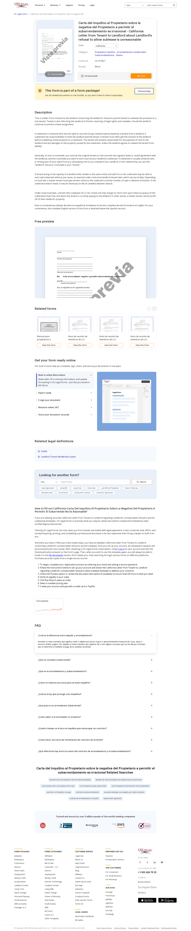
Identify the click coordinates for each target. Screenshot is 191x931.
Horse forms (63, 493)
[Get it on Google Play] (167, 900)
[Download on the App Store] (147, 900)
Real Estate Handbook (84, 916)
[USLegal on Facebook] (147, 862)
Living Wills (49, 889)
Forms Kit (79, 904)
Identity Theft (20, 878)
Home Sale (91, 488)
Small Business (20, 900)
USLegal (109, 892)
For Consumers (112, 872)
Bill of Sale (49, 863)
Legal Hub (79, 856)
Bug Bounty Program (169, 928)
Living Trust (77, 488)
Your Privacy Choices (104, 928)
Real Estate (49, 900)
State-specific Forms (83, 900)
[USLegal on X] (140, 862)
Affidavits (48, 856)
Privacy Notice (133, 928)
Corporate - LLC (51, 867)
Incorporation (20, 881)
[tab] (64, 380)
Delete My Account (83, 881)
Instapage (110, 914)
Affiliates (78, 874)
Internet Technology (53, 881)
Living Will (63, 488)
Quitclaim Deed (47, 493)
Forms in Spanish (82, 892)
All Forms (49, 911)
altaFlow (109, 906)
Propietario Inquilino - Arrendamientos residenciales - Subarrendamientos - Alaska (121, 54)
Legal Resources (82, 867)
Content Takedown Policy (150, 928)
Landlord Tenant (21, 885)
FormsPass (110, 895)
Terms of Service (120, 928)
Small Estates (50, 904)
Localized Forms (82, 896)
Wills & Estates (20, 904)
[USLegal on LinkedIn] (155, 862)
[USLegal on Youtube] (162, 862)
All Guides (79, 920)
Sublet (44, 451)
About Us (79, 859)
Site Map (79, 885)
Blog (77, 870)
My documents (56, 555)
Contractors (19, 863)
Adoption (18, 856)
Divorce (17, 867)
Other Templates (52, 918)
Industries (79, 889)
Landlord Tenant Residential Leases (58, 456)
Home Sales (19, 870)
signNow (109, 903)
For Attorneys (111, 879)
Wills (46, 907)
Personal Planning (21, 896)
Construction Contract (82, 493)
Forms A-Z (49, 915)
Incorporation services (115, 859)
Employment (19, 874)
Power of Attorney (131, 488)
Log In (121, 549)
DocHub (109, 910)
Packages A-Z (20, 907)
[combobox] (135, 5)
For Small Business (113, 876)
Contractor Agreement (104, 493)
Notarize (109, 856)
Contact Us (79, 878)
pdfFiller (109, 899)
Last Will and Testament (110, 488)
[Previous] (149, 309)
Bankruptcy (19, 859)
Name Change (20, 892)
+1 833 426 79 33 (147, 872)
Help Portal (79, 863)
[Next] (154, 309)
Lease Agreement (47, 488)
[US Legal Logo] (145, 851)
